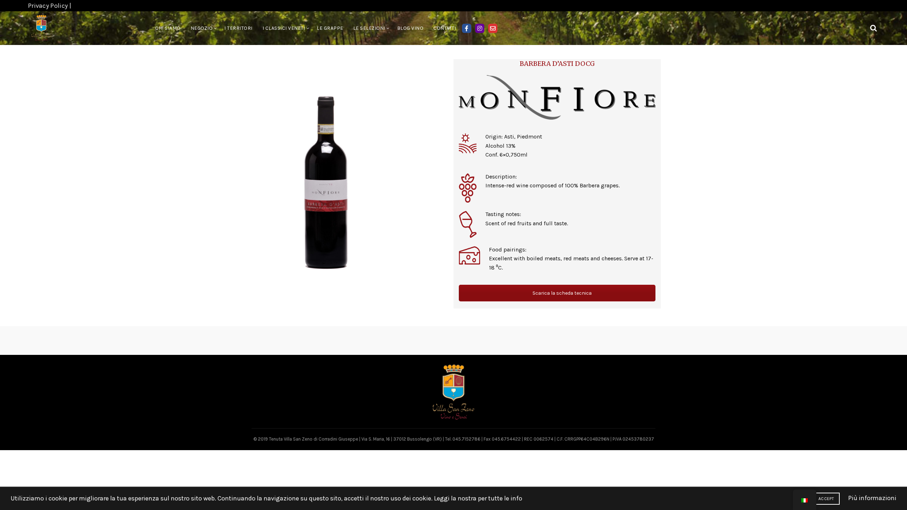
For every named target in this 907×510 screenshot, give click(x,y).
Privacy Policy (48, 6)
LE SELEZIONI (369, 28)
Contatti (444, 28)
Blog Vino (410, 28)
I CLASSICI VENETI (284, 28)
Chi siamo (168, 28)
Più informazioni (872, 498)
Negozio (202, 28)
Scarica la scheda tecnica (561, 293)
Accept (826, 498)
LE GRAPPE (330, 28)
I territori (238, 28)
